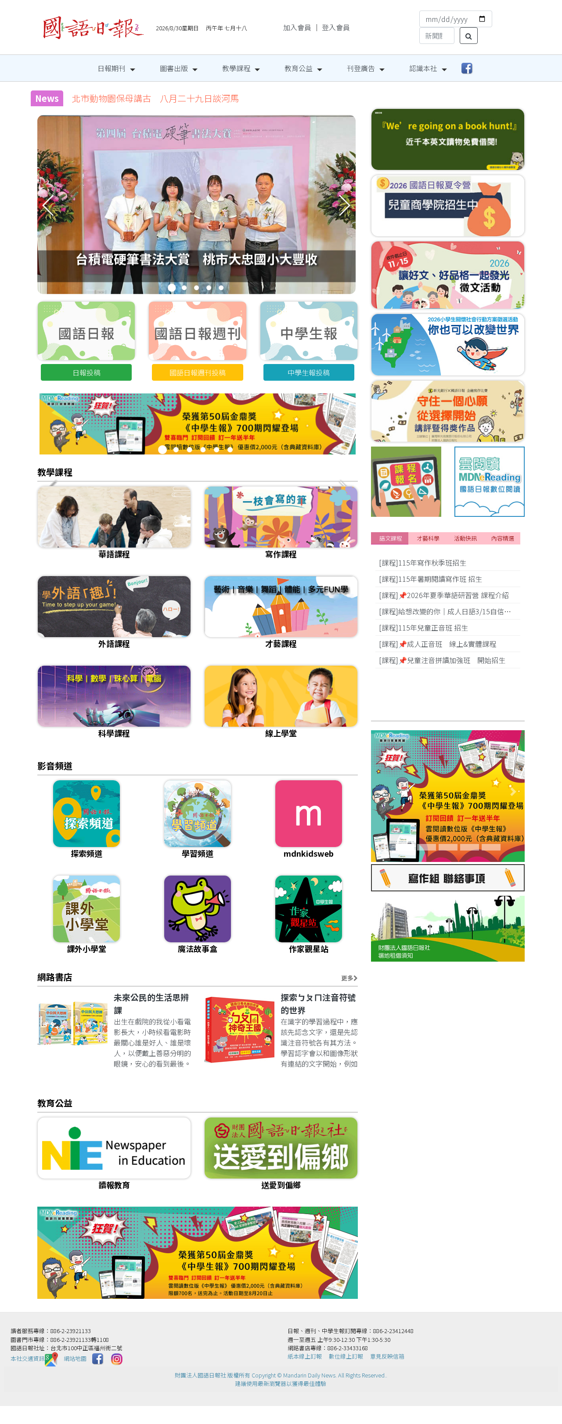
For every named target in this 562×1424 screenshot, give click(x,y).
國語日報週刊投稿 (197, 372)
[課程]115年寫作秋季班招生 (422, 562)
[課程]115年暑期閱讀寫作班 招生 (430, 578)
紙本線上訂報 (305, 1356)
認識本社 (423, 68)
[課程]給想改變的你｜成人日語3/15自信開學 (448, 611)
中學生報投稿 (309, 372)
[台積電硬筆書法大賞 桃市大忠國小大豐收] (196, 223)
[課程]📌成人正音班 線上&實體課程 (437, 643)
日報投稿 (86, 372)
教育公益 (299, 68)
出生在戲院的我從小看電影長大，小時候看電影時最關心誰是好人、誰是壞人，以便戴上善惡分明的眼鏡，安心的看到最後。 (152, 1042)
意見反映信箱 (387, 1356)
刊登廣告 (361, 68)
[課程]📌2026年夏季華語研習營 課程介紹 (444, 595)
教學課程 (236, 68)
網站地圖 (75, 1358)
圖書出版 (174, 68)
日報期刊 (111, 68)
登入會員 (336, 27)
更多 (347, 977)
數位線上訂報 (346, 1356)
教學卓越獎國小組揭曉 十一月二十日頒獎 (155, 98)
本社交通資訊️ (28, 1358)
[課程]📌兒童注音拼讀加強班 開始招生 (442, 660)
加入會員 (297, 27)
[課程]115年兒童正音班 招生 (423, 627)
